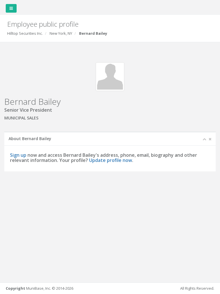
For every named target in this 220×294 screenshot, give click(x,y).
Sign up (18, 155)
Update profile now (110, 160)
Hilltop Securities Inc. (25, 33)
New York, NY (61, 33)
